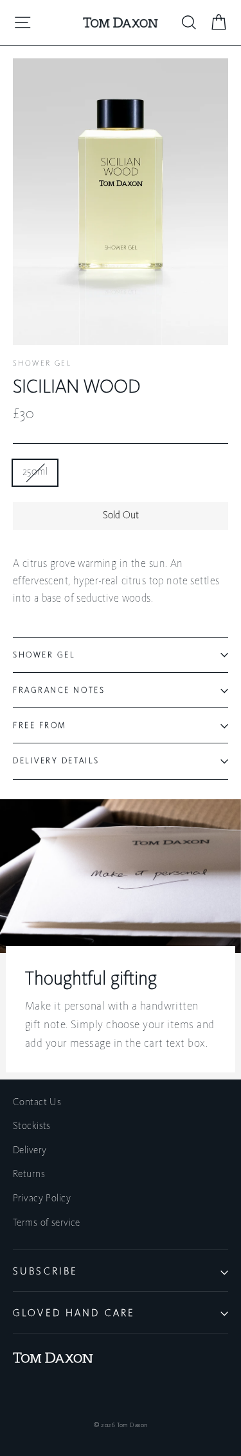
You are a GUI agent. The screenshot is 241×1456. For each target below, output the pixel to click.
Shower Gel (42, 364)
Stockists (32, 1126)
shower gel (44, 655)
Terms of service (46, 1223)
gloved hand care (74, 1313)
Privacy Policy (42, 1199)
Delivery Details (56, 761)
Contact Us (37, 1102)
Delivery (29, 1151)
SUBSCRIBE (45, 1272)
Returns (29, 1174)
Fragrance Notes (59, 690)
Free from (40, 726)
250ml (35, 472)
